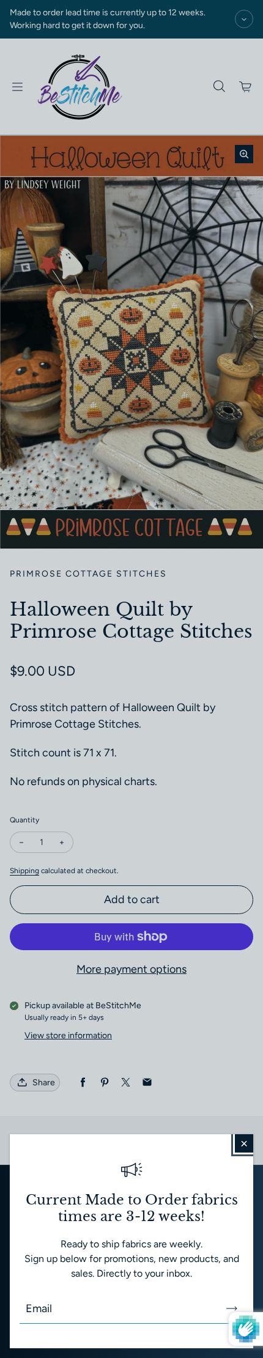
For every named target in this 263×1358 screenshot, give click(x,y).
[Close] (244, 1143)
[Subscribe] (231, 1308)
